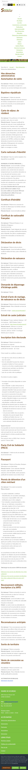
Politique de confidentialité (8, 744)
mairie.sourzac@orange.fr (19, 310)
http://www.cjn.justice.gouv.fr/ (18, 324)
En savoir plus (15, 763)
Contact (3, 750)
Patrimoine (4, 727)
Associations (4, 730)
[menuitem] (20, 18)
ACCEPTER (15, 767)
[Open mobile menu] (19, 14)
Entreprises (4, 734)
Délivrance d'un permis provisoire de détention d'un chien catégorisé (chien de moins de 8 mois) (14, 578)
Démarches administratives (8, 720)
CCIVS (2, 754)
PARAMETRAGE (6, 767)
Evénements (4, 724)
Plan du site (4, 747)
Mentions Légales (5, 740)
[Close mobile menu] (19, 16)
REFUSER (23, 767)
